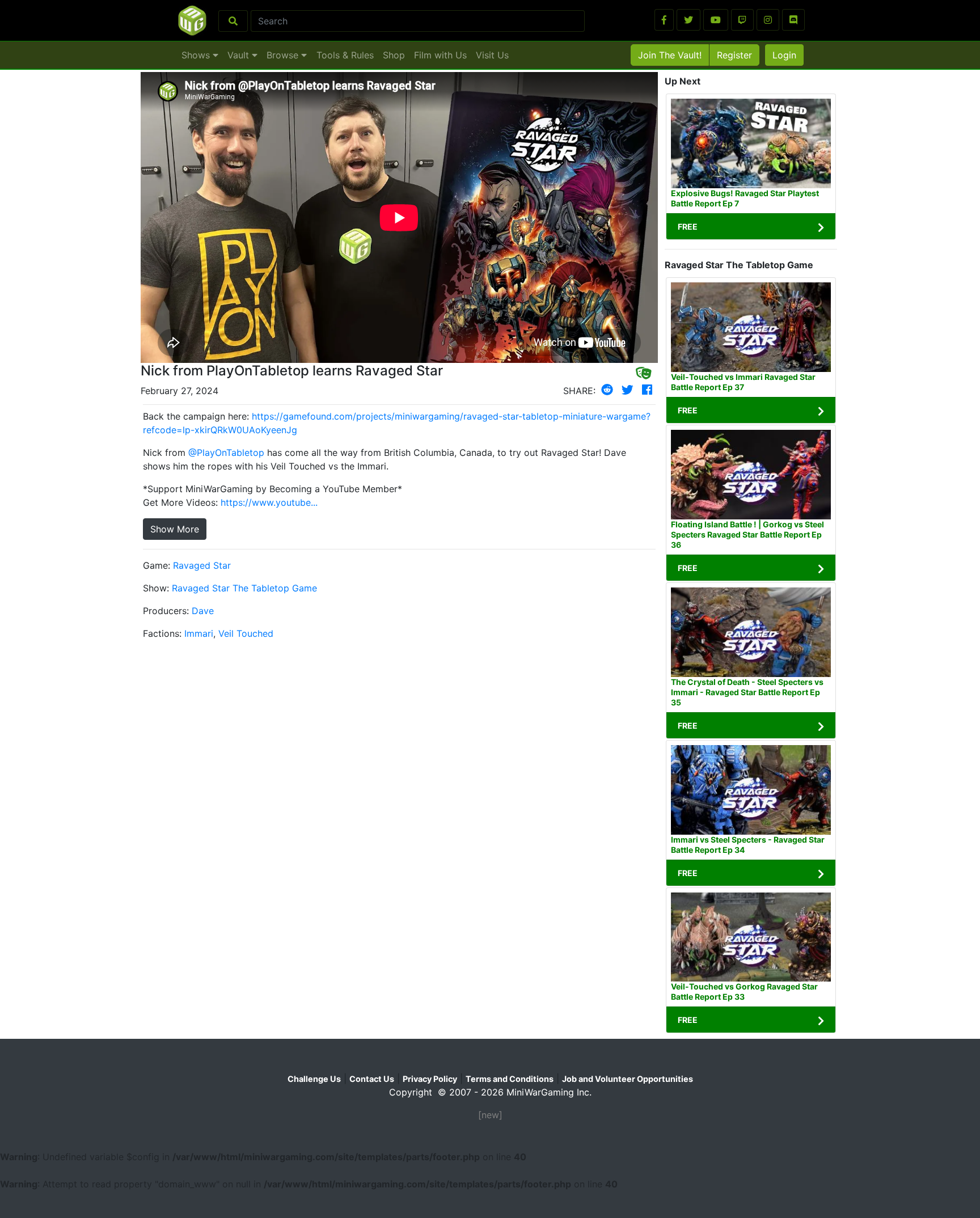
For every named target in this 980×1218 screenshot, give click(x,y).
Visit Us (492, 55)
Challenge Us (314, 1079)
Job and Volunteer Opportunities (627, 1079)
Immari (198, 633)
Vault (239, 55)
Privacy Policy (430, 1079)
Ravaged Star (202, 565)
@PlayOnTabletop (226, 452)
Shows (197, 55)
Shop (394, 55)
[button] (664, 20)
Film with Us (440, 55)
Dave (203, 610)
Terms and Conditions (510, 1079)
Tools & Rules (345, 55)
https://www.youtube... (269, 502)
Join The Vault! (670, 55)
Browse (284, 55)
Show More (174, 529)
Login (784, 55)
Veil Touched (245, 633)
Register (734, 55)
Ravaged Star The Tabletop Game (244, 588)
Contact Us (371, 1079)
